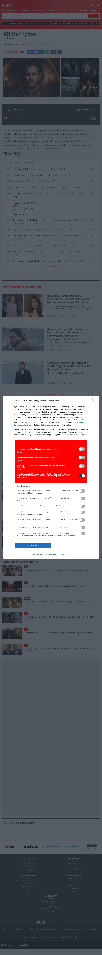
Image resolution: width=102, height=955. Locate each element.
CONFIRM (33, 545)
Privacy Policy (65, 554)
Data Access (51, 554)
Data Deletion (37, 554)
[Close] (94, 401)
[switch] (82, 449)
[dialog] (51, 477)
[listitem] (51, 443)
